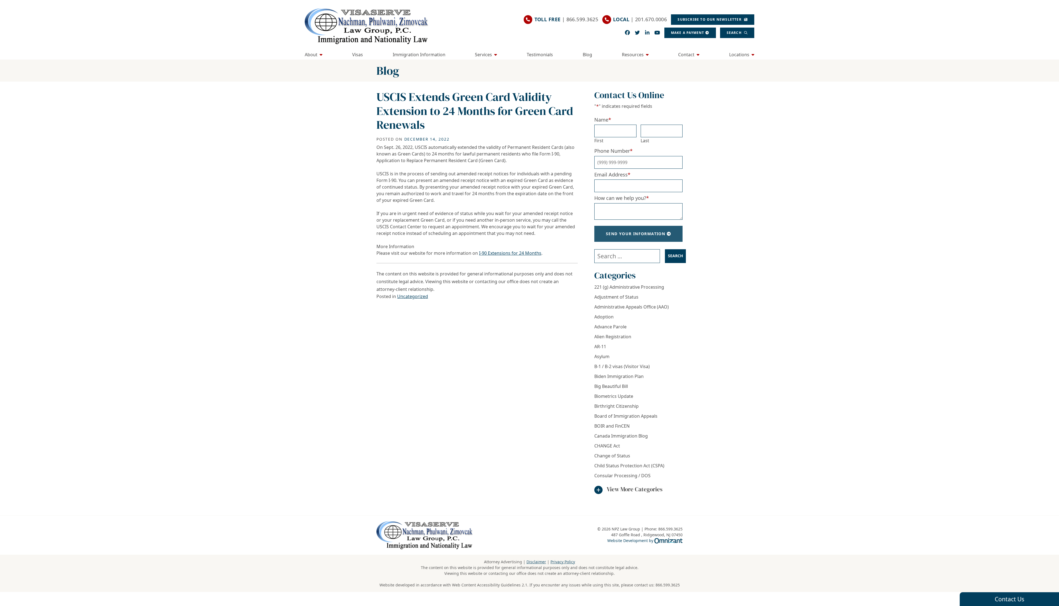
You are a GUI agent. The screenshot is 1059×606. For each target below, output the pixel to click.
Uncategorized (412, 296)
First (598, 141)
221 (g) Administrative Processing (629, 287)
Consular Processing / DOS (622, 476)
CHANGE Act (607, 446)
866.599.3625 (668, 585)
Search (735, 32)
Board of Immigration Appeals (625, 416)
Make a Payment (687, 32)
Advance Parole (610, 327)
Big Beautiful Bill (611, 386)
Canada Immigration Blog (621, 436)
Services (483, 55)
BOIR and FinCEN (612, 426)
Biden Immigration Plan (619, 376)
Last (645, 141)
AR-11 (600, 347)
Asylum (601, 356)
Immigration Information (419, 55)
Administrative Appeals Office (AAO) (631, 307)
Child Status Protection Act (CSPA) (629, 466)
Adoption (604, 317)
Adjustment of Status (616, 297)
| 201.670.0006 (640, 19)
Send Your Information (635, 233)
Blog (587, 55)
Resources (633, 55)
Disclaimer (536, 561)
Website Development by (645, 540)
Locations (739, 55)
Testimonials (540, 55)
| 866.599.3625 (566, 19)
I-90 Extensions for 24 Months (510, 253)
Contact (686, 55)
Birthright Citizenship (616, 406)
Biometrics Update (613, 396)
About (311, 55)
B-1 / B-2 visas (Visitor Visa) (622, 366)
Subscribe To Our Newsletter (710, 19)
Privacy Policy (562, 561)
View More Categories (634, 489)
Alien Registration (612, 337)
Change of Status (612, 456)
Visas (357, 55)
